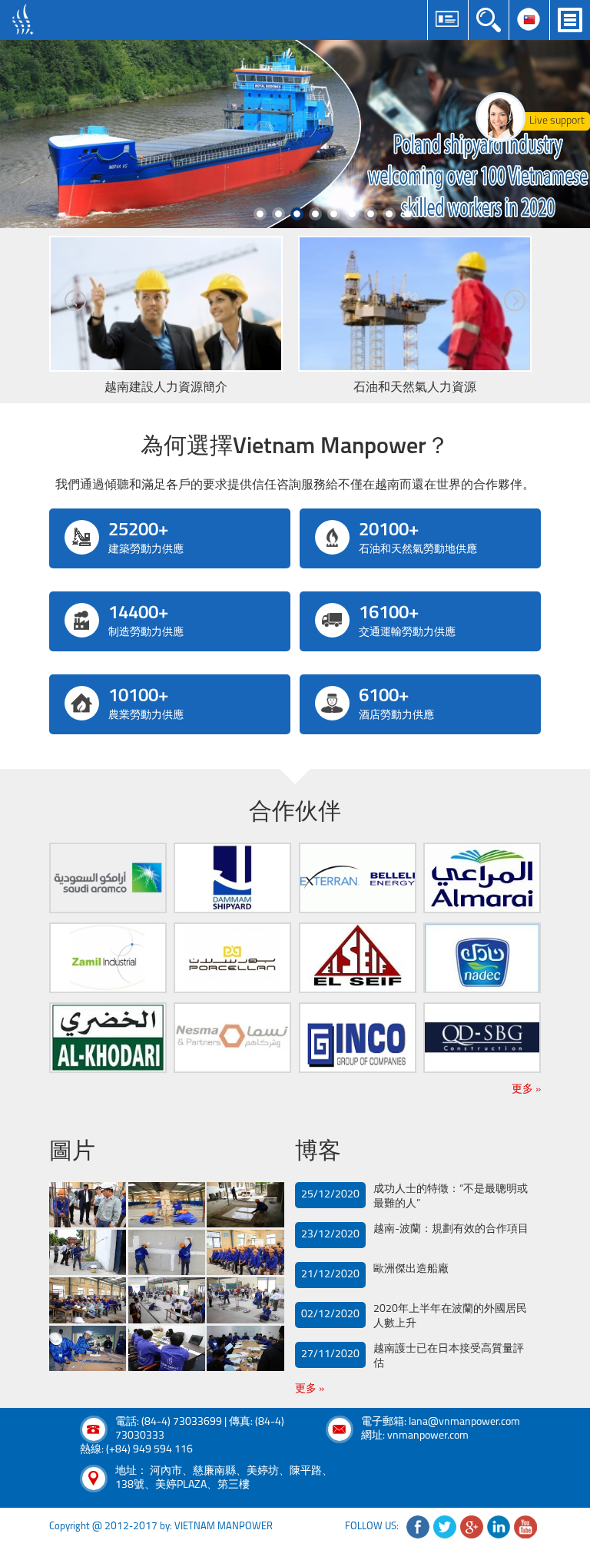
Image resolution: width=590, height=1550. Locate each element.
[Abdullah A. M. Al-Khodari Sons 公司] (108, 1037)
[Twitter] (444, 1526)
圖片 (72, 1152)
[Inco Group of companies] (357, 1037)
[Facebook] (417, 1526)
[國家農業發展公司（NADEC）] (482, 958)
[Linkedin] (498, 1526)
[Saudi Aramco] (108, 878)
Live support (557, 121)
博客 (318, 1152)
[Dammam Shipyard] (232, 878)
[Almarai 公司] (482, 878)
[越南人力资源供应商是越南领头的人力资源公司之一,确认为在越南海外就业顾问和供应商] (23, 19)
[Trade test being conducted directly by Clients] (166, 1300)
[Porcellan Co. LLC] (232, 958)
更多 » (526, 1089)
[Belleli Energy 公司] (357, 878)
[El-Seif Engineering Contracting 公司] (357, 958)
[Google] (471, 1526)
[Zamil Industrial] (108, 958)
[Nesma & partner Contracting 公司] (232, 1037)
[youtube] (525, 1526)
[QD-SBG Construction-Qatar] (482, 1037)
